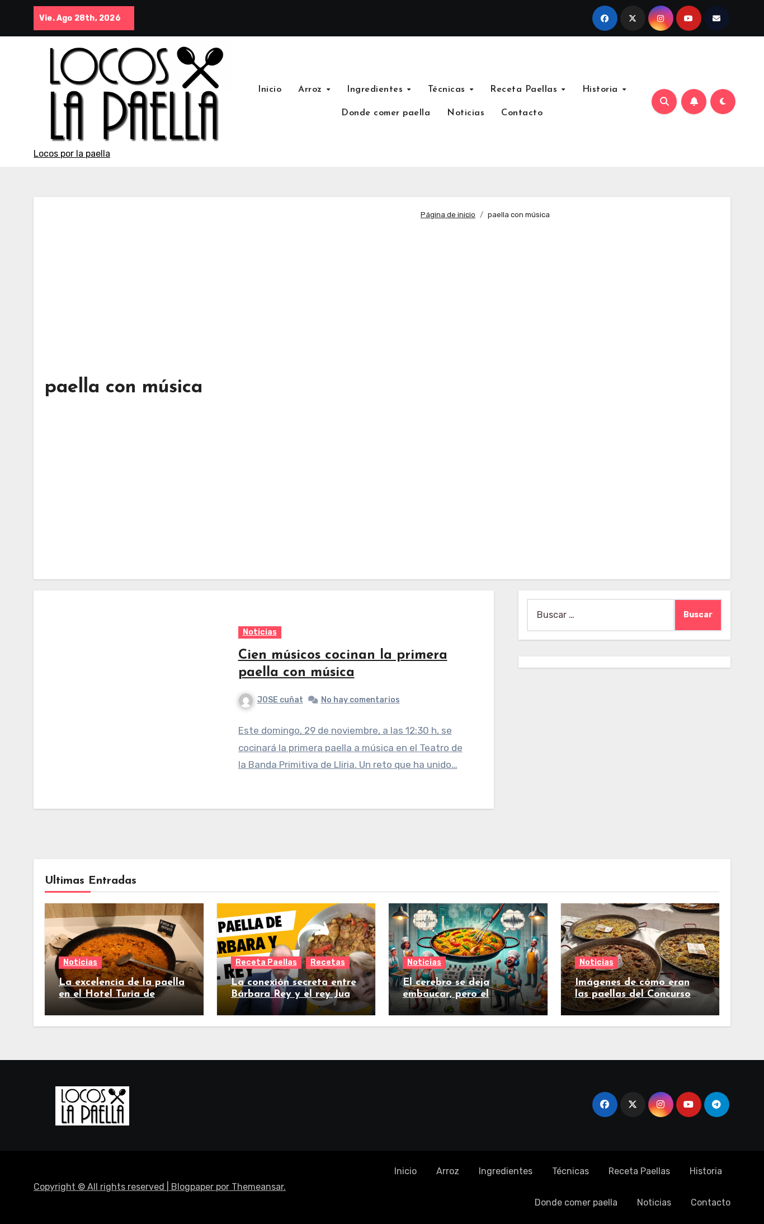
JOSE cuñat (280, 700)
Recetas (327, 962)
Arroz (311, 89)
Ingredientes (376, 89)
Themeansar (258, 1186)
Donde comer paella (385, 113)
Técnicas (448, 89)
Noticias (465, 113)
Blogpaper (192, 1186)
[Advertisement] (567, 394)
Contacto (522, 113)
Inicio (269, 89)
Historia (601, 89)
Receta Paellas (525, 89)
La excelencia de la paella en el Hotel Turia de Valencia (122, 995)
